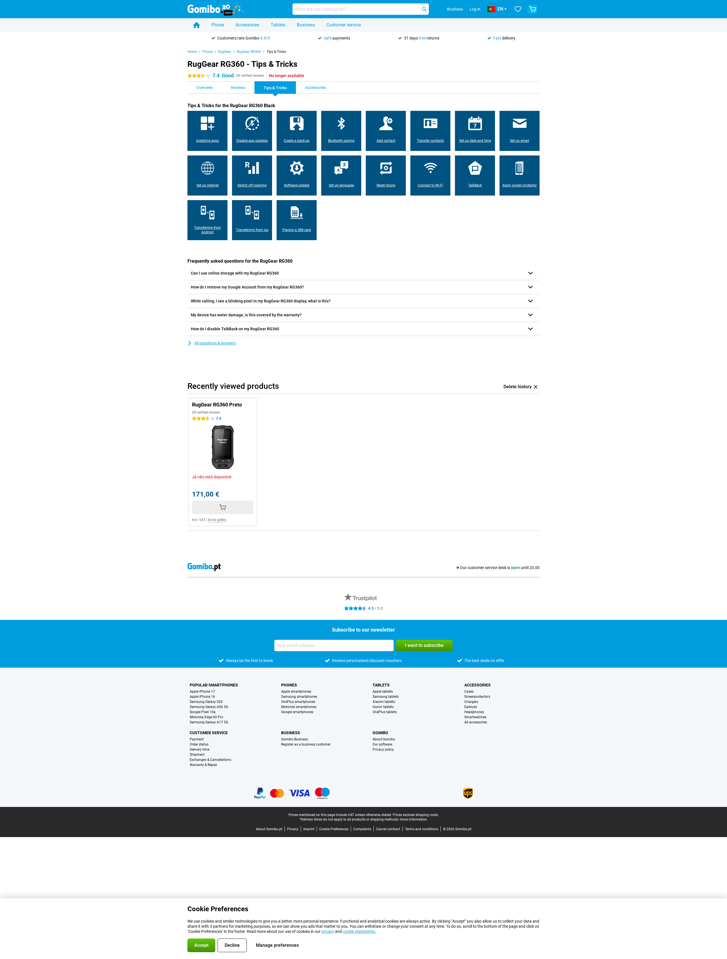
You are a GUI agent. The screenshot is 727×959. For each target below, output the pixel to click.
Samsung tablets (386, 697)
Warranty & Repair (203, 765)
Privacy (292, 829)
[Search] (424, 9)
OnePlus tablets (385, 712)
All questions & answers (215, 343)
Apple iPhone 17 (202, 692)
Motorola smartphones (298, 707)
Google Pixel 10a (203, 712)
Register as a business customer (306, 744)
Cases (469, 692)
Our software (382, 744)
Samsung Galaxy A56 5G (209, 707)
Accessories (247, 25)
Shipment (197, 755)
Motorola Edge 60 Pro (206, 717)
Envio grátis (217, 520)
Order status (199, 744)
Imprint (308, 829)
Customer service (343, 25)
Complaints (362, 829)
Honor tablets (383, 707)
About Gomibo (384, 739)
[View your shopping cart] (533, 9)
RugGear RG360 (249, 52)
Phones (289, 685)
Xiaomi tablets (384, 702)
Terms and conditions (421, 829)
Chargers (471, 702)
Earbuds (470, 707)
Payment (197, 739)
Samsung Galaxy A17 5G (209, 722)
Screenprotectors (477, 697)
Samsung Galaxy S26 (206, 702)
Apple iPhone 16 (202, 697)
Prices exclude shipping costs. (416, 815)
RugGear (224, 52)
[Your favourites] (518, 9)
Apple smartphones (296, 692)
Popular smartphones (214, 685)
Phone (217, 25)
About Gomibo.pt (269, 829)
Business (306, 25)
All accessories (475, 722)
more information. (414, 819)
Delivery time (199, 750)
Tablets (278, 25)
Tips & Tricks (276, 52)
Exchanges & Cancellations (210, 760)
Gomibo (380, 732)
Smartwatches (475, 717)
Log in (475, 9)
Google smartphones (297, 712)
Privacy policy (383, 750)
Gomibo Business (294, 739)
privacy (327, 931)
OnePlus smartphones (298, 702)
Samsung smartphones (299, 697)
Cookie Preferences (333, 829)
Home (192, 52)
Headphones (474, 712)
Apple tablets (383, 692)
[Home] (196, 25)
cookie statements (359, 931)
